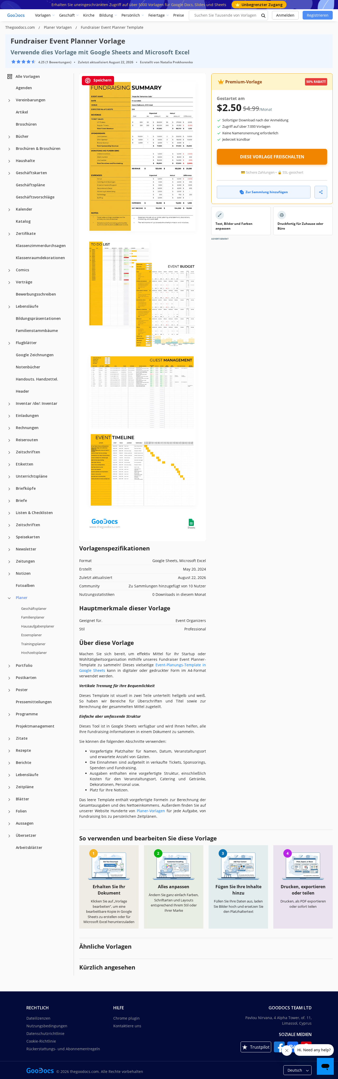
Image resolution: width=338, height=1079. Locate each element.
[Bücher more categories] (9, 137)
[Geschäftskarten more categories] (9, 173)
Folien (21, 811)
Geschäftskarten (31, 172)
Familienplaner (32, 617)
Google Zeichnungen (35, 354)
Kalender (24, 209)
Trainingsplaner (33, 643)
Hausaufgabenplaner (37, 626)
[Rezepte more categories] (9, 751)
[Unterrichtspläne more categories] (9, 477)
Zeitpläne (25, 786)
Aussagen (25, 823)
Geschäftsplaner (33, 608)
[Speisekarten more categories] (9, 537)
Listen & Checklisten (34, 512)
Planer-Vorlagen (151, 810)
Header (22, 391)
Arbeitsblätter (29, 847)
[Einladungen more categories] (9, 416)
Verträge (24, 281)
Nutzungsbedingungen (46, 1025)
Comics (22, 269)
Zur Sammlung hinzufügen (267, 192)
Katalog (23, 221)
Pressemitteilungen (34, 701)
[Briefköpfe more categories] (9, 489)
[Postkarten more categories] (9, 678)
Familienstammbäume (37, 330)
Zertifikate (26, 233)
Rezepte (23, 750)
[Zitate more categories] (9, 739)
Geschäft (67, 15)
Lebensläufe (27, 306)
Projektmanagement (35, 726)
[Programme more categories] (9, 715)
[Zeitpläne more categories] (9, 787)
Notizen (23, 573)
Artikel (22, 112)
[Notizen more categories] (9, 574)
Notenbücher (28, 366)
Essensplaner (31, 635)
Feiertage (156, 15)
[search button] (263, 15)
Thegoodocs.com (20, 27)
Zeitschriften (28, 451)
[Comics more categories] (9, 270)
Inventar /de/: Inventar (36, 403)
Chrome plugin (126, 1018)
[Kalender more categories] (9, 210)
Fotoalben (25, 585)
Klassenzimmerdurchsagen (41, 245)
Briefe (21, 500)
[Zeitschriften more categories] (9, 453)
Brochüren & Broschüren (38, 148)
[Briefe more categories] (9, 501)
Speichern (101, 80)
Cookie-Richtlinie (41, 1041)
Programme (27, 713)
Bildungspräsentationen (38, 318)
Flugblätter (26, 342)
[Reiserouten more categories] (9, 440)
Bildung (106, 15)
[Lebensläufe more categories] (9, 307)
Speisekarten (28, 536)
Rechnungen (27, 427)
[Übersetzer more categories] (9, 836)
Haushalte (25, 160)
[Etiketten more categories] (9, 465)
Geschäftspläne (30, 184)
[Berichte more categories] (9, 763)
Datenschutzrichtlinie (45, 1033)
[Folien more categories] (9, 812)
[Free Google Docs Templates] (16, 15)
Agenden (24, 87)
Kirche (89, 15)
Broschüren (26, 124)
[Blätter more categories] (9, 800)
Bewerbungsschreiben (36, 294)
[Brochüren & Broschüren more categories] (9, 149)
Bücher (22, 136)
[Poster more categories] (9, 690)
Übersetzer (26, 835)
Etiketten (24, 464)
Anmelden (285, 15)
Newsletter (26, 549)
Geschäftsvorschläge (35, 196)
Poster (22, 689)
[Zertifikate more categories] (9, 234)
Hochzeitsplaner (34, 652)
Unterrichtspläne (31, 476)
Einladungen (27, 415)
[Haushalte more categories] (9, 161)
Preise (178, 15)
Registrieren (317, 15)
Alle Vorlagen (28, 76)
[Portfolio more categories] (9, 666)
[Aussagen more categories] (9, 824)
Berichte (23, 762)
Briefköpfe (26, 488)
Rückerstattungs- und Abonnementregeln (63, 1048)
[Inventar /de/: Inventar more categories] (9, 404)
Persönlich (130, 15)
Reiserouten (27, 439)
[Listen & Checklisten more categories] (9, 513)
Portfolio (24, 665)
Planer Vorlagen (58, 27)
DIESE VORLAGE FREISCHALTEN (272, 157)
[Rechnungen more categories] (9, 428)
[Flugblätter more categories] (9, 343)
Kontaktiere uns (127, 1025)
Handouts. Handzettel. (37, 379)
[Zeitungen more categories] (9, 562)
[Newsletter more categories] (9, 550)
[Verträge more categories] (9, 283)
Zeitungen (25, 561)
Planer (21, 597)
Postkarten (26, 677)
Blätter (22, 798)
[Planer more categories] (9, 598)
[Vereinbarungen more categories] (9, 100)
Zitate (21, 738)
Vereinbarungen (30, 99)
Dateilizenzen (38, 1018)
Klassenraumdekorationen (40, 257)
